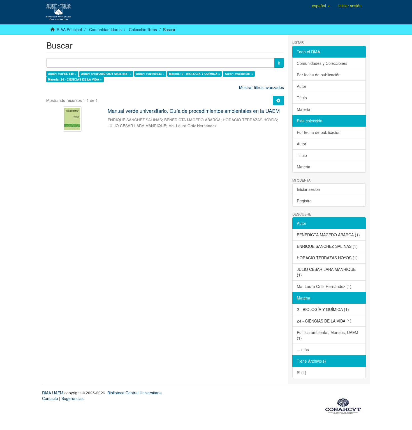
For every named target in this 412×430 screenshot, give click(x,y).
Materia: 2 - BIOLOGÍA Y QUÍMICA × (194, 74)
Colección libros (143, 29)
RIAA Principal (69, 29)
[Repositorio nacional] (345, 405)
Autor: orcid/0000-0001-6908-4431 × (106, 74)
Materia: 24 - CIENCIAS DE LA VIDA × (75, 79)
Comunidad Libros (105, 29)
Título (302, 97)
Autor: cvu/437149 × (62, 74)
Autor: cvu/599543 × (150, 74)
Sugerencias (72, 398)
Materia (303, 109)
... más (303, 349)
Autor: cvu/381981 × (239, 74)
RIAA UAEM (53, 392)
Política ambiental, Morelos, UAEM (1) (327, 335)
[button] (321, 5)
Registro (304, 200)
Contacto (50, 398)
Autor (301, 86)
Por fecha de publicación (319, 74)
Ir (279, 63)
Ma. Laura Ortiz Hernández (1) (324, 286)
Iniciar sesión (308, 189)
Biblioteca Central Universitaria (134, 392)
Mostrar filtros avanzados (261, 87)
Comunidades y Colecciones (322, 63)
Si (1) (301, 372)
